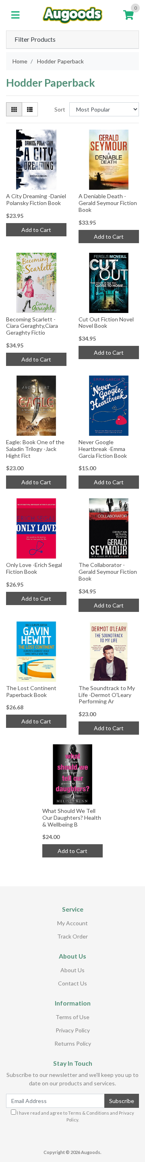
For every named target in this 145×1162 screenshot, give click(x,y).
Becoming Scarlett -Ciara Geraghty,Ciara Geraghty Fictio (32, 326)
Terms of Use (72, 1017)
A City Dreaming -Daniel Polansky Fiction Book (36, 199)
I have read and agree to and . (75, 1116)
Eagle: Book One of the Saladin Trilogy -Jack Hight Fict (35, 449)
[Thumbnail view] (14, 109)
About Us (72, 970)
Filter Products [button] (35, 39)
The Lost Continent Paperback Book (31, 691)
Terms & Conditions (88, 1112)
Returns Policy (72, 1043)
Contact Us (72, 983)
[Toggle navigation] (15, 15)
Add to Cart (36, 229)
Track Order (72, 936)
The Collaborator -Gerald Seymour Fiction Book (108, 571)
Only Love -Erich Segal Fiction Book (34, 568)
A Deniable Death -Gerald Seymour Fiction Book (108, 203)
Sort (59, 109)
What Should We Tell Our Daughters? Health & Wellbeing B (71, 817)
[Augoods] (72, 14)
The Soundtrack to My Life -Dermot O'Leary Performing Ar (107, 695)
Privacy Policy (73, 1030)
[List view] (30, 109)
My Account (72, 923)
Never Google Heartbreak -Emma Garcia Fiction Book (103, 449)
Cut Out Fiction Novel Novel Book (106, 322)
